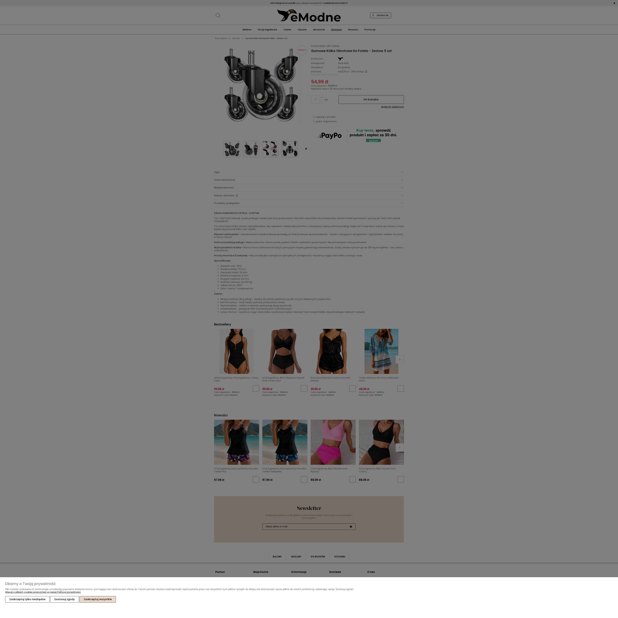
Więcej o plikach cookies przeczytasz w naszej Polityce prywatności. (43, 592)
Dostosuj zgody (64, 599)
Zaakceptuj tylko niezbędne (27, 599)
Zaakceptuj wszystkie (98, 599)
